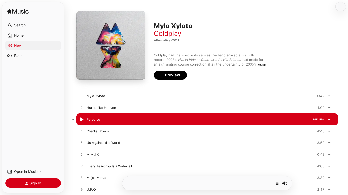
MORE (262, 65)
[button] (33, 25)
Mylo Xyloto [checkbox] (96, 96)
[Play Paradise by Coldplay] (81, 119)
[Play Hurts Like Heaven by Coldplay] (81, 108)
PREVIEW (318, 96)
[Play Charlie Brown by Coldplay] (81, 131)
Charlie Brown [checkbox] (98, 131)
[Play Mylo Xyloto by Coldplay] (81, 96)
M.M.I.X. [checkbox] (93, 154)
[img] (18, 11)
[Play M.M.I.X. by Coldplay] (81, 154)
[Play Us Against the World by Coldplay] (81, 143)
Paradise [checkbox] (93, 119)
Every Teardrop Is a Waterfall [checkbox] (109, 166)
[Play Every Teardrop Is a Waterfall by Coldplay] (81, 166)
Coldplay (167, 33)
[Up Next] (277, 183)
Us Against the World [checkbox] (103, 143)
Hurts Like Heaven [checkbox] (101, 108)
